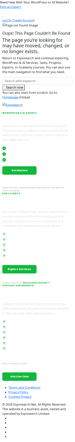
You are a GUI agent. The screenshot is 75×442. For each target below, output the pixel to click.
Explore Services (19, 269)
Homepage (10, 97)
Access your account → (36, 282)
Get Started (19, 170)
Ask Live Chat (19, 376)
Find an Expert (10, 7)
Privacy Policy (18, 392)
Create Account (23, 20)
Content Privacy (19, 397)
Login (55, 170)
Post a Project (55, 269)
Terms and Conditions (24, 387)
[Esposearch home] (37, 107)
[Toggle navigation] (7, 15)
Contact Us (55, 376)
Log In (6, 20)
